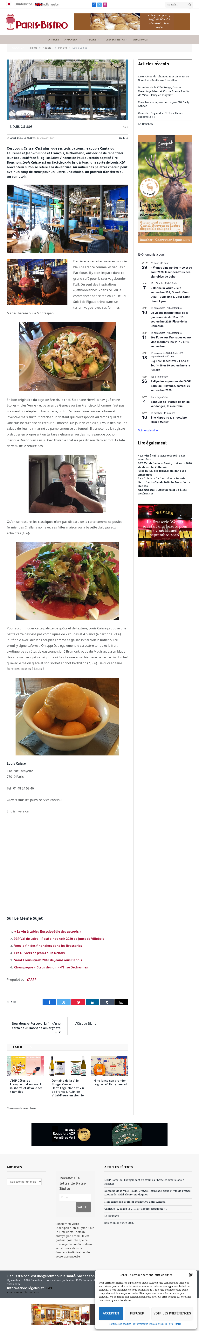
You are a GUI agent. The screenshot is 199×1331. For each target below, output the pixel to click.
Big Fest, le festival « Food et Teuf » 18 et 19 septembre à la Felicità (170, 365)
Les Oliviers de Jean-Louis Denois (39, 953)
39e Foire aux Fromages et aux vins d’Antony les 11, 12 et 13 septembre (171, 341)
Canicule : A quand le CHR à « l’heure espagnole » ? (135, 1209)
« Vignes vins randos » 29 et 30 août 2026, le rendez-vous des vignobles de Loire (171, 271)
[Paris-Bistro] (37, 22)
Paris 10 (123, 138)
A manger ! (71, 39)
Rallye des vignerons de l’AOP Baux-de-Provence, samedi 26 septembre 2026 (171, 385)
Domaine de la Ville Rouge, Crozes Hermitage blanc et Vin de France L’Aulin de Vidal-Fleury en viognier (68, 1088)
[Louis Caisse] (67, 90)
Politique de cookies (120, 1324)
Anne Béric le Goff (21, 138)
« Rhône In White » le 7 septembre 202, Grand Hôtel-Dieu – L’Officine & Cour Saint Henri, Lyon (170, 294)
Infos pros (140, 39)
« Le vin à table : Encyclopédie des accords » (47, 931)
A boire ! (92, 39)
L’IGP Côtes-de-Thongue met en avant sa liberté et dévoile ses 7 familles (26, 1086)
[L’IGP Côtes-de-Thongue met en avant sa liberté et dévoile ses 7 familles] (25, 1066)
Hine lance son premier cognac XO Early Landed (110, 1082)
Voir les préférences (172, 1313)
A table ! (53, 39)
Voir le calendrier (148, 430)
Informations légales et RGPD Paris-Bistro (157, 1324)
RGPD (49, 1288)
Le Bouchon (145, 124)
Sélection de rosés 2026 (119, 1223)
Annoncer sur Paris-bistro (23, 1292)
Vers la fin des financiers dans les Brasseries (48, 946)
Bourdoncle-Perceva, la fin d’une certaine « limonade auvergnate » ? (36, 1028)
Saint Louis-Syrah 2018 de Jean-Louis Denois (48, 960)
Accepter (111, 1313)
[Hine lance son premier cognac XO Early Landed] (109, 1066)
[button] (191, 1275)
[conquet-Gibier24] (165, 242)
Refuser (137, 1313)
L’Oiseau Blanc (85, 1023)
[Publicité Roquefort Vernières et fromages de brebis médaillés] (99, 1134)
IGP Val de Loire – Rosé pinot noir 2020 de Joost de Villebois (59, 939)
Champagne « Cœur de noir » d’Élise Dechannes (51, 967)
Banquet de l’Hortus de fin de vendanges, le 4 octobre (170, 404)
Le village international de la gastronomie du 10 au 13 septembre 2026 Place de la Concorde (169, 319)
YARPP (32, 979)
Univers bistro (115, 39)
